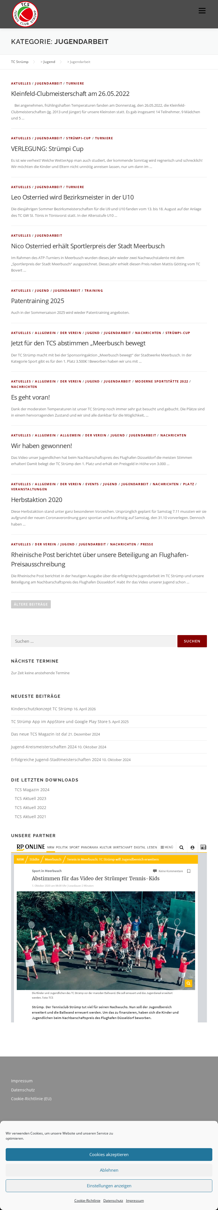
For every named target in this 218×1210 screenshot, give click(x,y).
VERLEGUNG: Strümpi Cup (47, 148)
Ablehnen (109, 1170)
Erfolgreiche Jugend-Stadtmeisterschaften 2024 (56, 759)
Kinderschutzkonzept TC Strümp (42, 708)
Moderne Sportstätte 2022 (161, 381)
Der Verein (70, 333)
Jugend (42, 290)
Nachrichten (148, 333)
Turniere (75, 83)
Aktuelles (21, 83)
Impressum (135, 1200)
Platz (188, 484)
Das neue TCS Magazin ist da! (39, 734)
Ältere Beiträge (31, 604)
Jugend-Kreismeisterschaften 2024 (44, 746)
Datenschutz (113, 1200)
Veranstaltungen (29, 489)
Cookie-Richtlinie (87, 1200)
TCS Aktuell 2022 (30, 807)
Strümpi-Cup (78, 138)
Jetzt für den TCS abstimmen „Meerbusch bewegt (78, 343)
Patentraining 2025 (37, 300)
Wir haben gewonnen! (41, 445)
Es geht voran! (30, 397)
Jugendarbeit (48, 83)
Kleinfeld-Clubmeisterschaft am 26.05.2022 (70, 93)
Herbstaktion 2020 (36, 499)
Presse (147, 544)
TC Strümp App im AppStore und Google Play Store (59, 721)
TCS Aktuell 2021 (30, 816)
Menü (202, 10)
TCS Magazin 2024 (32, 789)
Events (92, 484)
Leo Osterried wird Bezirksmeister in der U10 (72, 197)
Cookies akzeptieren (109, 1154)
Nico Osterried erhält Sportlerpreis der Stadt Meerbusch (88, 245)
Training (94, 290)
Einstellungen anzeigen (109, 1185)
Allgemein (45, 333)
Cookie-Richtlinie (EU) (31, 1098)
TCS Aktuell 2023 (30, 798)
